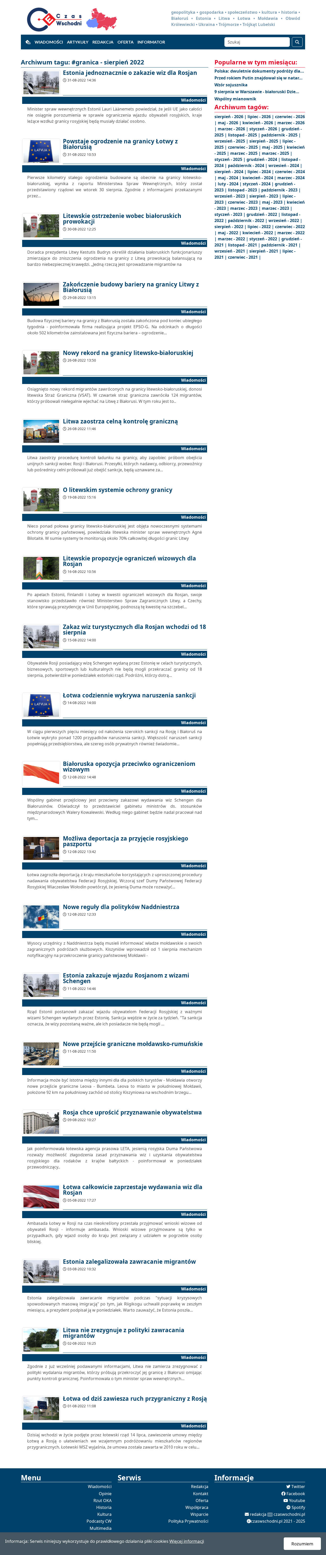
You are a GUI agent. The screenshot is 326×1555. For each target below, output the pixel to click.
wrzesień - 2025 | (231, 141)
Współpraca (196, 1507)
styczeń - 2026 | (265, 129)
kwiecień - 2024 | (259, 178)
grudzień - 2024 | (264, 159)
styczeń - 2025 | (230, 159)
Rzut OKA (102, 1500)
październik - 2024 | (248, 165)
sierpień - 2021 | (265, 251)
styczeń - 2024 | (259, 184)
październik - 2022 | (248, 220)
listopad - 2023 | (244, 190)
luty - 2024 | (230, 184)
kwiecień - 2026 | (259, 123)
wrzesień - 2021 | (231, 251)
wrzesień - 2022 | (285, 220)
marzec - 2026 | (233, 129)
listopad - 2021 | (244, 245)
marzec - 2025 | (246, 153)
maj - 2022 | (230, 233)
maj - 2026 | (230, 123)
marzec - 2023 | (246, 208)
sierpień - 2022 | (231, 226)
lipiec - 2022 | (261, 226)
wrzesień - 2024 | (285, 165)
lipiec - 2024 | (261, 171)
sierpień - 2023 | (265, 196)
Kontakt (200, 1493)
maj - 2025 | (274, 147)
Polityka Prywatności (188, 1521)
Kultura (104, 1514)
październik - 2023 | (281, 190)
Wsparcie (199, 1514)
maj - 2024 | (230, 178)
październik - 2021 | (281, 245)
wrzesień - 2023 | (231, 196)
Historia (104, 1507)
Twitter (298, 1486)
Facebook (296, 1493)
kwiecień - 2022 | (259, 233)
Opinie (105, 1493)
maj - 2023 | (274, 202)
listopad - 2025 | (244, 135)
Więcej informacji (186, 1541)
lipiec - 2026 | (261, 116)
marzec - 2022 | (233, 239)
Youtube (297, 1500)
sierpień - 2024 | (231, 171)
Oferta (125, 41)
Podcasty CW (99, 1521)
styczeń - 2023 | (230, 214)
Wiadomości (49, 41)
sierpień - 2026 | (231, 116)
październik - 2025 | (281, 135)
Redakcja (102, 41)
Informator (151, 41)
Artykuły (77, 41)
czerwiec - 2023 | (245, 202)
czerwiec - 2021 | (244, 257)
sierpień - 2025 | (265, 141)
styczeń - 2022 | (265, 239)
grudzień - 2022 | (264, 214)
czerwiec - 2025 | (245, 147)
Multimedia (101, 1528)
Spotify (298, 1507)
